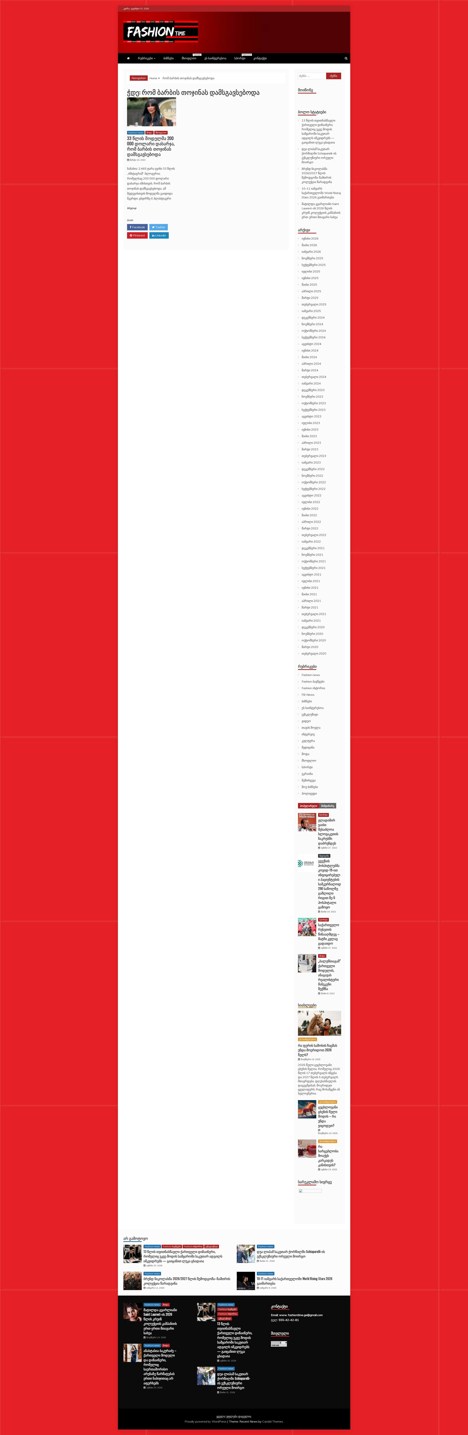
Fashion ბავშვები (313, 681)
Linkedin (160, 235)
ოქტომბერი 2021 (314, 561)
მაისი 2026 (309, 245)
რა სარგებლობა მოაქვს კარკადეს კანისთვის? (328, 1155)
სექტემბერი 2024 (314, 337)
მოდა (149, 132)
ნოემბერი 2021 (312, 554)
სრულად (131, 208)
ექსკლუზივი (310, 714)
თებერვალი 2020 (314, 653)
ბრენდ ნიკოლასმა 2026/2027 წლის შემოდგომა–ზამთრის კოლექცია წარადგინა (187, 1280)
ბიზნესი (168, 58)
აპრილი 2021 (311, 601)
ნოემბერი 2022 (312, 475)
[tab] (308, 805)
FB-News (308, 694)
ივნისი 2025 (310, 278)
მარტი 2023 (310, 449)
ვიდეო (306, 721)
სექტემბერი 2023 (314, 410)
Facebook (138, 227)
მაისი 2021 (309, 594)
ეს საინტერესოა (215, 58)
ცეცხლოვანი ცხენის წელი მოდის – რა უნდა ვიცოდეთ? (328, 1116)
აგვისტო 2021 (311, 574)
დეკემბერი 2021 (313, 548)
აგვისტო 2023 (311, 416)
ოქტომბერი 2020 (314, 640)
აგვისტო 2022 (311, 495)
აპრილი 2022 (311, 522)
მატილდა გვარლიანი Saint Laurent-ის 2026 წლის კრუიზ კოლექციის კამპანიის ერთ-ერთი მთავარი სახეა (160, 1321)
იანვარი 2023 (311, 462)
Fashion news (135, 132)
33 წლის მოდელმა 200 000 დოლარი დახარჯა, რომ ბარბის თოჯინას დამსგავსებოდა (150, 146)
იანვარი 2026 (311, 251)
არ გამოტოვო (135, 1238)
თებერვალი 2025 (314, 304)
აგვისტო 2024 (311, 344)
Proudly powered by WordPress (206, 1421)
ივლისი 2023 (311, 423)
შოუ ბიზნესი (310, 787)
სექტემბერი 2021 (314, 568)
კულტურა (308, 741)
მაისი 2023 (309, 436)
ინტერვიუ (308, 734)
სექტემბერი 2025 (314, 265)
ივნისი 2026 (310, 238)
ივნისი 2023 (310, 429)
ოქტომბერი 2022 (314, 482)
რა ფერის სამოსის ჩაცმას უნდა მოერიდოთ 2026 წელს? (317, 1050)
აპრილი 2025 (311, 291)
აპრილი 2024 (311, 363)
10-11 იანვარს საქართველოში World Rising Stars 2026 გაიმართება (321, 193)
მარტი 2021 (310, 607)
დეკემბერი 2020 (313, 627)
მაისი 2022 (309, 515)
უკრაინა (307, 774)
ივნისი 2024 (310, 350)
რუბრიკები (145, 58)
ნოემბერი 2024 (312, 324)
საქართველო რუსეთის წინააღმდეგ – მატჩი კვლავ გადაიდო (328, 934)
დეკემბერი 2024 (313, 317)
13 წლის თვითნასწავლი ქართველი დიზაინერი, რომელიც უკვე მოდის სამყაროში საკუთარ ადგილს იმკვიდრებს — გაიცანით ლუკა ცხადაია (183, 1256)
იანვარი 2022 (311, 541)
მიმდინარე (327, 806)
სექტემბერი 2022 (314, 489)
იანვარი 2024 (311, 383)
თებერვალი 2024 (314, 377)
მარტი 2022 (310, 528)
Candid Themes (272, 1421)
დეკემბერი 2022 (313, 469)
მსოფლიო (191, 56)
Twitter (160, 227)
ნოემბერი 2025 (312, 258)
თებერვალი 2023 (314, 456)
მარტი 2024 (310, 370)
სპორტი (241, 56)
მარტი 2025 (310, 298)
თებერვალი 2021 (314, 614)
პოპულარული (308, 806)
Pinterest (138, 235)
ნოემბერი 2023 (312, 396)
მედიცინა (308, 747)
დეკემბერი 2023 (313, 390)
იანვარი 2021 (311, 620)
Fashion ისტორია (313, 688)
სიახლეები (307, 1005)
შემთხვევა (309, 780)
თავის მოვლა (311, 727)
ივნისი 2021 (310, 587)
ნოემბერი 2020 (312, 634)
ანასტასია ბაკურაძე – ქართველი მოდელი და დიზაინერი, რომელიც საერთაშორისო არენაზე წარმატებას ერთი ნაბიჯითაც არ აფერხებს (160, 1366)
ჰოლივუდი (309, 793)
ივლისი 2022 (311, 502)
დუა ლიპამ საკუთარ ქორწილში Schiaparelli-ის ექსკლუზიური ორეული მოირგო (291, 1253)
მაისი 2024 (309, 357)
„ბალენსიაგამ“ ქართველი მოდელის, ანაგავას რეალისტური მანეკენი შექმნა (329, 974)
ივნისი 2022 (310, 508)
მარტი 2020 (310, 647)
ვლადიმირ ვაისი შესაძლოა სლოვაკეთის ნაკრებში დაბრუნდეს (328, 831)
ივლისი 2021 (311, 581)
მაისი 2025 (309, 284)
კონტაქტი (260, 58)
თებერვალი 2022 (314, 535)
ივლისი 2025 (311, 271)
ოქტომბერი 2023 (314, 403)
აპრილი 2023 (311, 442)
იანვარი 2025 (311, 311)
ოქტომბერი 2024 (314, 330)
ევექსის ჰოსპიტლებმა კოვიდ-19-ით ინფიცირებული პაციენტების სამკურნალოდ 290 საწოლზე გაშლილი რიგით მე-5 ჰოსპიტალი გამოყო (329, 883)
